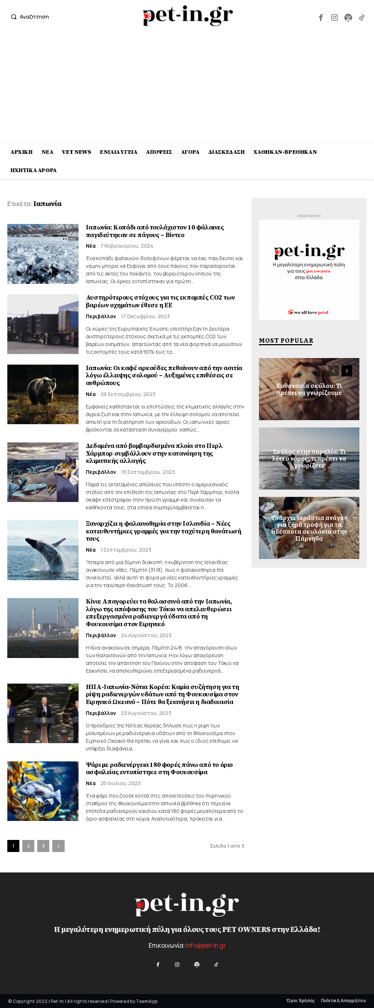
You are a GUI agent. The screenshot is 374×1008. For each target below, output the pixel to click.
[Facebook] (321, 17)
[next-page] (58, 846)
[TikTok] (362, 17)
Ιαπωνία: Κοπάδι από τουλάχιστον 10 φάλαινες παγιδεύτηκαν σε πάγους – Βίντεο (155, 231)
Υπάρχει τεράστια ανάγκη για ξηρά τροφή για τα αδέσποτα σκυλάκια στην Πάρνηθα (309, 528)
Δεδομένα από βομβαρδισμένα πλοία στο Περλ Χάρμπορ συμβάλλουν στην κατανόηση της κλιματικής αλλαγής (154, 453)
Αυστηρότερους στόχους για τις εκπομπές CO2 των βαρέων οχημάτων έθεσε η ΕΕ (160, 301)
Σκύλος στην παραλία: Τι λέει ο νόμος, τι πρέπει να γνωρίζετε (309, 458)
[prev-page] (333, 370)
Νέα (91, 245)
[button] (28, 16)
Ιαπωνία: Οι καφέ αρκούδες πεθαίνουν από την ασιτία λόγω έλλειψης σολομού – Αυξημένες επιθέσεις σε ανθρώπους (164, 375)
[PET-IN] (188, 15)
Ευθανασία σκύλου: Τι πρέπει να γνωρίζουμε (309, 388)
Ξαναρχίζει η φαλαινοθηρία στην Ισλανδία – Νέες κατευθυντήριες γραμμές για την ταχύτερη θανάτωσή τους (163, 531)
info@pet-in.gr (205, 945)
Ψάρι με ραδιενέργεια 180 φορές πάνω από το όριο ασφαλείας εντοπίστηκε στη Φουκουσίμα (159, 769)
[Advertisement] (187, 88)
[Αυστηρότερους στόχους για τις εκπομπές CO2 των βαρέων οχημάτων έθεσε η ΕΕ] (43, 324)
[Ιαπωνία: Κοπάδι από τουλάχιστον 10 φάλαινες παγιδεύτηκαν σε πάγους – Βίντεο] (43, 254)
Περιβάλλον (101, 316)
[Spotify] (348, 17)
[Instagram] (334, 17)
